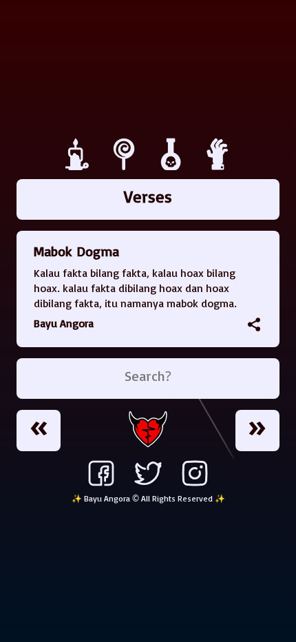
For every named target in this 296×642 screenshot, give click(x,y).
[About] (218, 167)
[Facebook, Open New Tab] (101, 486)
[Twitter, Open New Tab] (148, 486)
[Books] (126, 167)
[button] (254, 324)
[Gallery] (173, 167)
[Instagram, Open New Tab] (194, 486)
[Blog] (79, 167)
